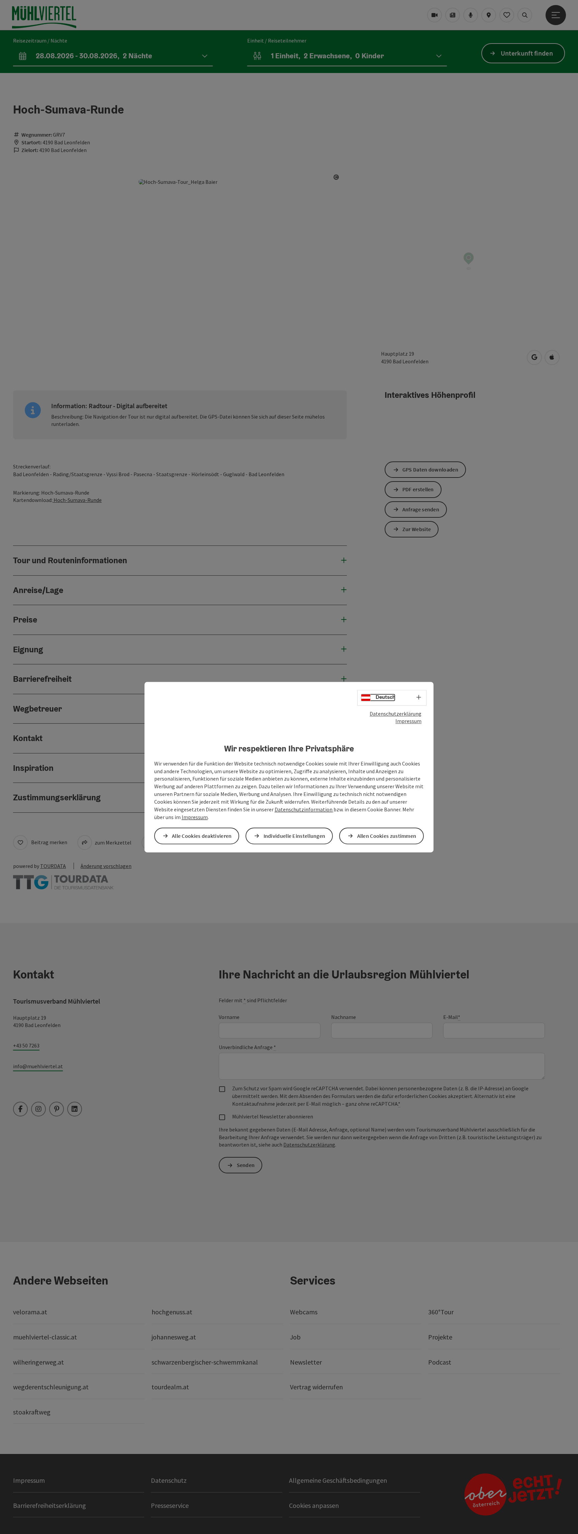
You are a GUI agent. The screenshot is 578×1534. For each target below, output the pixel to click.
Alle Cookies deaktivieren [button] (202, 835)
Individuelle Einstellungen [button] (294, 835)
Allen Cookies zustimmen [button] (386, 835)
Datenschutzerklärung (395, 713)
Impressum (408, 721)
